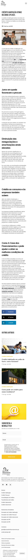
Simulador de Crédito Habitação (9, 512)
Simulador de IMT (5, 519)
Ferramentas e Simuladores (7, 509)
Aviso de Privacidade (11, 451)
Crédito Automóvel (6, 504)
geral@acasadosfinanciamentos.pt (10, 529)
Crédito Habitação (6, 492)
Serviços (3, 490)
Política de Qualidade (5, 543)
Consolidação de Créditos (7, 497)
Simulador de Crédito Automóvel (9, 517)
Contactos (3, 527)
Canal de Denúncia (5, 540)
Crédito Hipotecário (6, 502)
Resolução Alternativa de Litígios (7, 545)
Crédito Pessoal (5, 495)
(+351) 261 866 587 (6, 532)
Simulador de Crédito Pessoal (8, 514)
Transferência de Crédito (7, 500)
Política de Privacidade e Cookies (8, 538)
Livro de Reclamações (5, 547)
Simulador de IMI (5, 522)
